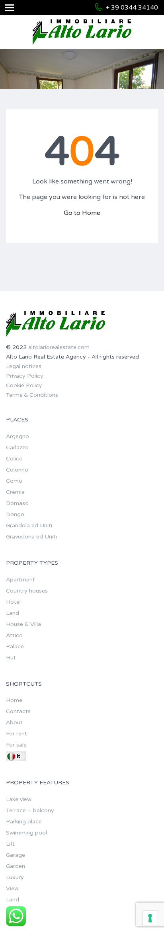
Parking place (24, 821)
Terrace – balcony (30, 810)
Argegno (17, 436)
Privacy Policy (24, 375)
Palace (15, 646)
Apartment (20, 579)
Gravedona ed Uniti (31, 536)
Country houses (27, 590)
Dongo (15, 514)
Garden (15, 866)
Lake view (18, 799)
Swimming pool (26, 832)
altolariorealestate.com (59, 347)
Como (14, 481)
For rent (16, 733)
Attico (14, 635)
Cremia (15, 492)
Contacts (18, 711)
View (12, 888)
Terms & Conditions (32, 395)
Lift (10, 843)
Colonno (17, 469)
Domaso (17, 503)
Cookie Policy (24, 385)
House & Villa (23, 624)
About (14, 722)
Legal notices (23, 366)
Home (14, 700)
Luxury (15, 877)
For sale (16, 744)
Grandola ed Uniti (29, 525)
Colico (14, 458)
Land (12, 613)
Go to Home (82, 213)
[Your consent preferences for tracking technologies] (150, 918)
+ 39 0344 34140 (132, 8)
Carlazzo (17, 447)
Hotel (13, 602)
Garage (15, 855)
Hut (11, 657)
